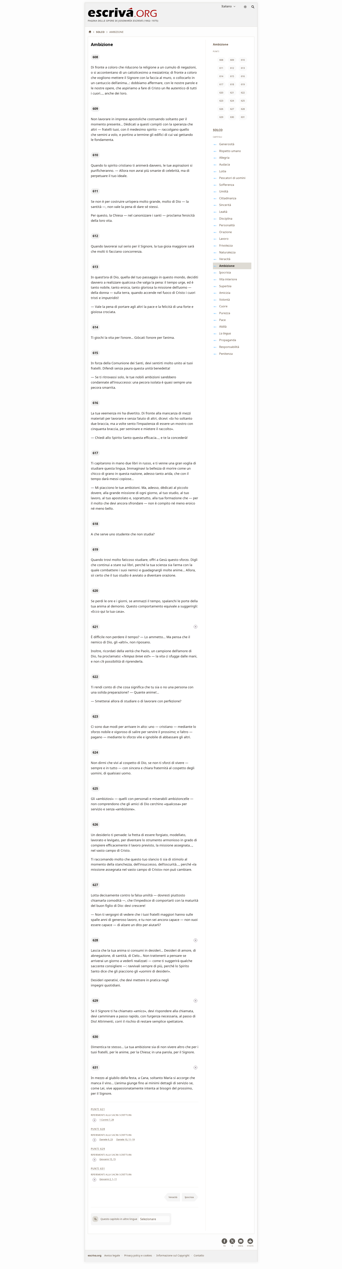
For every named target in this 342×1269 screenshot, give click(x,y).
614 (95, 327)
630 (95, 1036)
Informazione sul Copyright (172, 1255)
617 (95, 453)
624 (95, 752)
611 (95, 191)
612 (95, 236)
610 (95, 155)
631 (95, 1067)
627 (95, 885)
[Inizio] (91, 32)
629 (95, 1000)
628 (95, 940)
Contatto (199, 1255)
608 (95, 57)
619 (95, 549)
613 (95, 267)
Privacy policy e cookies (138, 1255)
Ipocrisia (189, 1197)
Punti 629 (98, 1148)
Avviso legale (112, 1255)
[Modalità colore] (245, 7)
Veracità (173, 1197)
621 (95, 627)
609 (95, 108)
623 (95, 716)
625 (95, 788)
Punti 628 (98, 1129)
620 (95, 590)
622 (95, 676)
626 (95, 824)
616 (95, 403)
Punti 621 (98, 1109)
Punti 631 (98, 1168)
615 (95, 353)
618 (95, 524)
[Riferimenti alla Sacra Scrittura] (195, 626)
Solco (218, 130)
